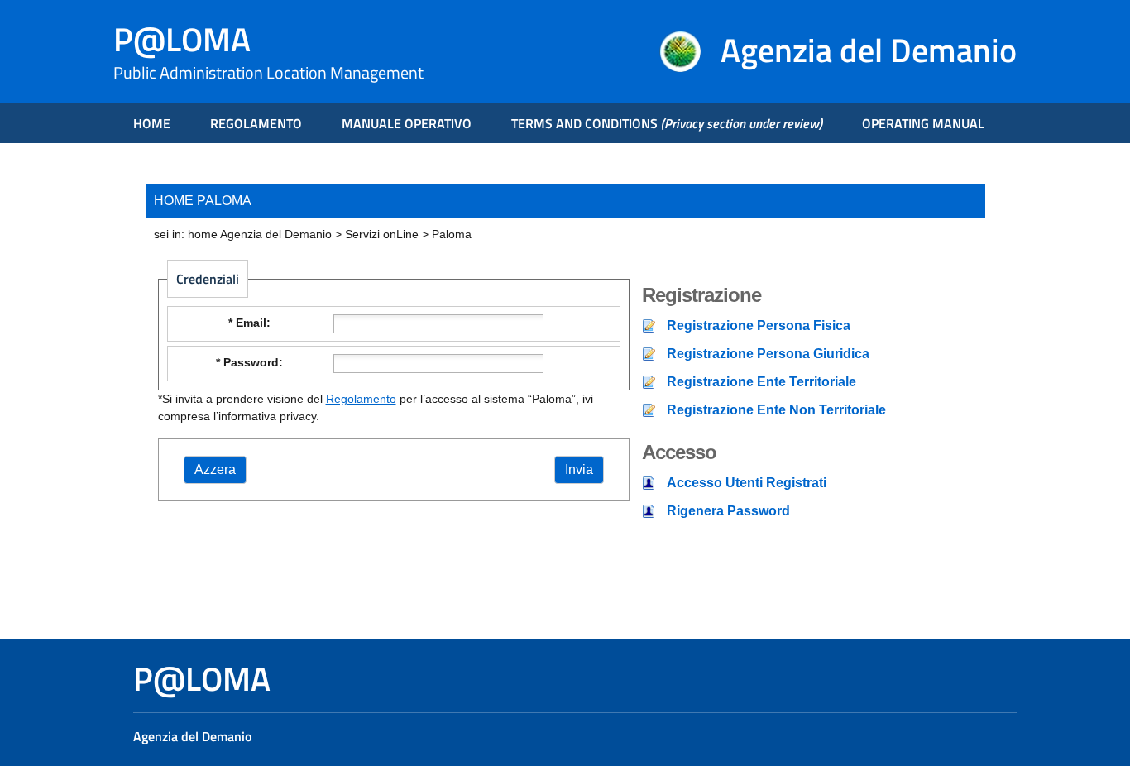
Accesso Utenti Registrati (746, 483)
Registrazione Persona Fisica (758, 325)
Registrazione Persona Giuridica (768, 354)
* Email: (249, 322)
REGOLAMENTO (256, 123)
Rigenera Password (728, 511)
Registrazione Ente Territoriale (761, 382)
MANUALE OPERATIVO (407, 123)
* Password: (249, 362)
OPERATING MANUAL (923, 123)
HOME (151, 123)
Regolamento (361, 398)
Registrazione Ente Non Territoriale (776, 410)
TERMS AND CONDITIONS (666, 123)
